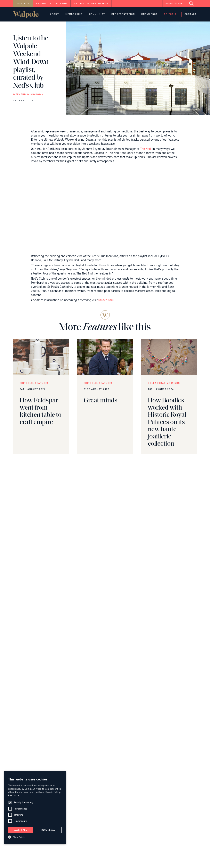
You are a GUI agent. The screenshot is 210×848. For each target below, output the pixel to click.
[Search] (191, 3)
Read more (13, 795)
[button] (54, 14)
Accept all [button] (20, 829)
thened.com (105, 300)
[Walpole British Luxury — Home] (26, 14)
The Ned (145, 149)
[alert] (35, 807)
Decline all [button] (48, 829)
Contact (190, 14)
